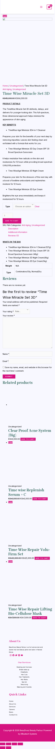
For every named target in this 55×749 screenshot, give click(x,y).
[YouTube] (22, 655)
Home (5, 86)
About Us (12, 704)
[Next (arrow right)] (8, 747)
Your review (9, 315)
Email (6, 361)
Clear (37, 206)
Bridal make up (24, 669)
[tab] (30, 228)
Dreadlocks (24, 672)
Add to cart (12, 221)
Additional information (17, 232)
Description (13, 228)
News (11, 712)
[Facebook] (13, 655)
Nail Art (24, 682)
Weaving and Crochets (24, 687)
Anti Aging (7, 89)
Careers (12, 709)
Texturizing (24, 684)
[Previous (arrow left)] (2, 747)
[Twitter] (16, 655)
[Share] (8, 744)
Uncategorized (16, 86)
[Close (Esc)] (2, 744)
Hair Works (24, 679)
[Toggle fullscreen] (14, 744)
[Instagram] (11, 655)
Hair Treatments (24, 677)
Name (6, 354)
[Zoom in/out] (20, 744)
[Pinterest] (19, 655)
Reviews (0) (13, 235)
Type (7, 206)
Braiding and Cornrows (24, 667)
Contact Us (13, 715)
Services (12, 707)
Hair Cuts (24, 674)
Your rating (8, 311)
